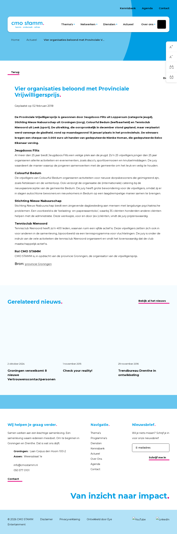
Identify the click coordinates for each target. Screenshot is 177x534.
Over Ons (96, 458)
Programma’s (99, 438)
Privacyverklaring (69, 519)
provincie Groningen (38, 264)
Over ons (147, 24)
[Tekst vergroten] (171, 47)
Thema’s (67, 24)
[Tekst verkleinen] (171, 57)
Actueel (128, 24)
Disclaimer (46, 519)
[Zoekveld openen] (161, 24)
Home (15, 39)
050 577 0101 (22, 470)
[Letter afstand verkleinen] (171, 77)
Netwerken (88, 24)
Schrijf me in (157, 457)
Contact (164, 8)
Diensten (109, 24)
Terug (15, 72)
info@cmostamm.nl (26, 465)
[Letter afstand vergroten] (171, 67)
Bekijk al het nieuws (152, 300)
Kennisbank (128, 8)
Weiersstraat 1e (28, 456)
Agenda (147, 8)
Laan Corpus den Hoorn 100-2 (40, 451)
